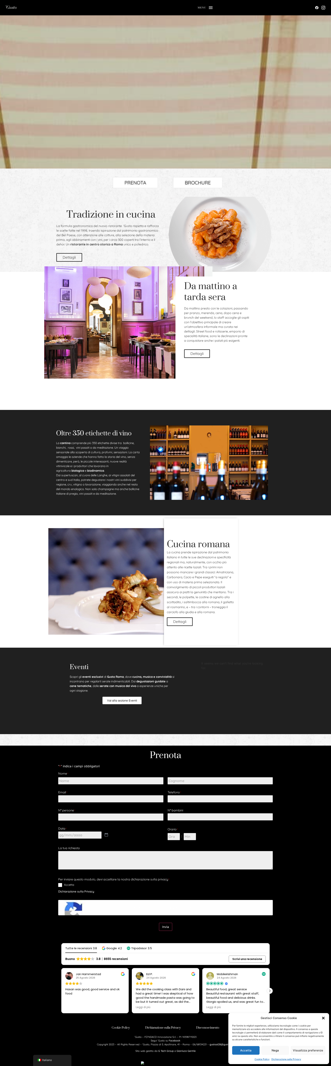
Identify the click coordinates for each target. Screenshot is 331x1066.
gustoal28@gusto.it (221, 1044)
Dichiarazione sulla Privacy (286, 1059)
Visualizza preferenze (308, 1050)
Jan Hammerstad (88, 974)
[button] (323, 1018)
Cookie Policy (262, 1059)
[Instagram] (323, 8)
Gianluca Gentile (186, 1050)
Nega (275, 1050)
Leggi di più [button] (143, 1007)
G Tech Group (166, 1050)
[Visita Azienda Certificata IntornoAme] (165, 1063)
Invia (165, 927)
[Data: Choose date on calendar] (106, 834)
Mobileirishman (227, 974)
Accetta (246, 1050)
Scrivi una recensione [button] (247, 959)
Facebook (174, 1040)
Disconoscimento (207, 1027)
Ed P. (149, 974)
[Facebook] (317, 8)
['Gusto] (48, 7)
